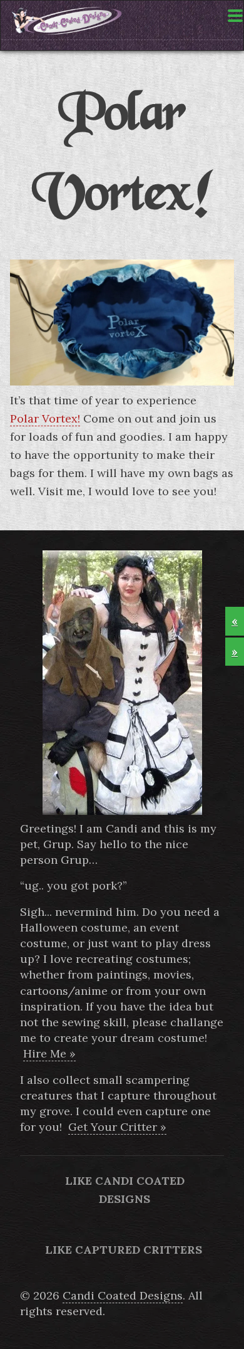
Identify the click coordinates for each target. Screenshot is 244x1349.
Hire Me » (49, 1053)
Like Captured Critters (123, 1249)
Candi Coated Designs (123, 1295)
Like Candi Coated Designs (125, 1189)
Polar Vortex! (45, 418)
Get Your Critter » (117, 1127)
